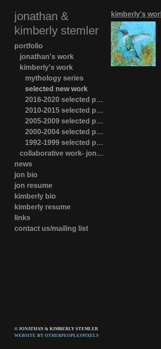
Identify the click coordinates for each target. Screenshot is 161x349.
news (23, 164)
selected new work (56, 89)
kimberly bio (35, 196)
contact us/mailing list (51, 228)
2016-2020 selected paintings (64, 99)
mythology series (54, 78)
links (22, 217)
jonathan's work (47, 56)
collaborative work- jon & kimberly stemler (62, 153)
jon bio (26, 175)
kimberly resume (42, 207)
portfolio (28, 46)
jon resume (33, 185)
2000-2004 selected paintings (64, 132)
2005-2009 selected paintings (64, 121)
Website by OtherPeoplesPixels (56, 335)
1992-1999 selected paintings (64, 142)
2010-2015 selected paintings (64, 110)
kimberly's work (46, 67)
